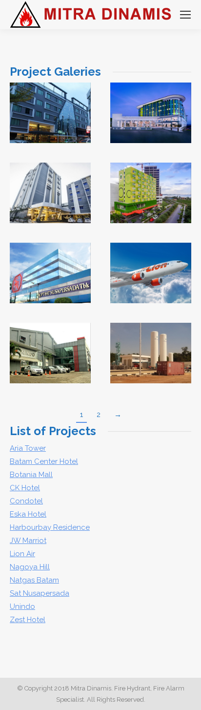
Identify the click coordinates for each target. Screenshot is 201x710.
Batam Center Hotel (50, 183)
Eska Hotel (28, 514)
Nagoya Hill (30, 567)
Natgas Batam (34, 580)
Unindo (50, 343)
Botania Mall (31, 474)
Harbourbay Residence (50, 527)
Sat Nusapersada (39, 593)
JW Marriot (28, 540)
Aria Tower (28, 448)
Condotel (26, 501)
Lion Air (150, 263)
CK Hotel (25, 487)
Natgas (151, 343)
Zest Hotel (27, 619)
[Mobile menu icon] (185, 15)
